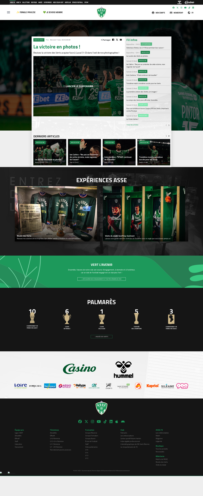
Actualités (18, 435)
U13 (86, 455)
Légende (159, 441)
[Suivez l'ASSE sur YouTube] (185, 7)
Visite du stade (161, 465)
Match (158, 435)
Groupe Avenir (90, 438)
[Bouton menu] (8, 12)
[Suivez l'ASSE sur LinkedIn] (193, 7)
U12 (86, 458)
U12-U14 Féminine (57, 441)
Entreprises (48, 2)
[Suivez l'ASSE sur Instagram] (181, 7)
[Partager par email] (121, 40)
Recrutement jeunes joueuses (60, 449)
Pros (47, 40)
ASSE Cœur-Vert (58, 2)
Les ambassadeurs (127, 435)
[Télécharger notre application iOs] (116, 421)
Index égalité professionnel (130, 441)
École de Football (91, 441)
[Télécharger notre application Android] (123, 421)
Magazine (159, 438)
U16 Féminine (55, 438)
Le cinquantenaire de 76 (129, 447)
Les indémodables (162, 433)
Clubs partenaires (91, 447)
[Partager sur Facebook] (113, 40)
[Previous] (166, 125)
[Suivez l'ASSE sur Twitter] (177, 7)
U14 (86, 452)
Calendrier (18, 444)
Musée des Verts (162, 462)
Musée (40, 2)
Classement (19, 447)
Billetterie (26, 2)
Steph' (86, 2)
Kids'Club (68, 2)
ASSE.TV (18, 2)
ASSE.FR (12, 2)
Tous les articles (132, 125)
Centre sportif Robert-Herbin (131, 438)
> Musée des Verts (101, 336)
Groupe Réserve (91, 433)
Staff (16, 441)
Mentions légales (96, 471)
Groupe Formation (91, 435)
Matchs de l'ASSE (162, 459)
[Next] (169, 125)
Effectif (17, 438)
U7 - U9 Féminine (56, 447)
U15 (86, 449)
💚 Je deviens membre (53, 12)
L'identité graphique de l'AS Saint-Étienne (135, 444)
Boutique (34, 2)
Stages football (77, 2)
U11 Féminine (55, 444)
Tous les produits (162, 449)
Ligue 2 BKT (19, 433)
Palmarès (124, 433)
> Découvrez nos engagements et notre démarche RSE (101, 279)
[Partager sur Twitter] (117, 40)
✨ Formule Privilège (25, 12)
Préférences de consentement (122, 471)
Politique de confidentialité (108, 471)
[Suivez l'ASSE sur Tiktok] (189, 7)
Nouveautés (160, 451)
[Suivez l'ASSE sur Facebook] (173, 7)
